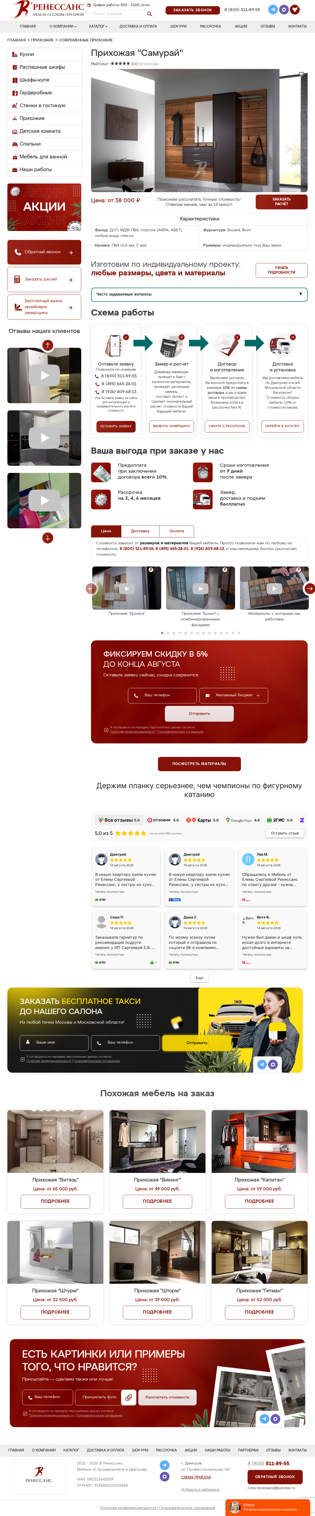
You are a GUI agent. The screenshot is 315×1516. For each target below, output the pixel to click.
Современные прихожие (86, 40)
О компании (61, 26)
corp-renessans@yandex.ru (271, 1488)
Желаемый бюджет (235, 695)
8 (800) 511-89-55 (242, 10)
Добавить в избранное (200, 1490)
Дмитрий (192, 854)
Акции (241, 26)
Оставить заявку (116, 426)
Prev (47, 345)
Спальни (30, 144)
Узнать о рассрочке (227, 426)
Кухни (27, 54)
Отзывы (268, 26)
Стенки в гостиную (43, 105)
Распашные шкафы (42, 67)
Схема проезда (196, 1477)
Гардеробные (36, 92)
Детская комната (40, 131)
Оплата (177, 531)
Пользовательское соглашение (187, 1508)
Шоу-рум (179, 26)
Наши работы (36, 169)
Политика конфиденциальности (128, 1508)
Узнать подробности (281, 270)
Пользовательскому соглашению (180, 732)
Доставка (140, 531)
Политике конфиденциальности (132, 732)
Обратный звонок (275, 1477)
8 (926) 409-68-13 (241, 16)
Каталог (97, 26)
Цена (106, 531)
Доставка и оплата (138, 26)
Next (47, 538)
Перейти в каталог (282, 426)
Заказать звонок (192, 10)
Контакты (297, 26)
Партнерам (248, 1450)
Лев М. (262, 854)
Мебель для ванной (43, 156)
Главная (28, 26)
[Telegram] (273, 10)
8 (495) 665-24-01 (241, 3)
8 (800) (268, 1463)
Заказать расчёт (281, 202)
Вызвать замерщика (171, 426)
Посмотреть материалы (199, 764)
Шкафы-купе (34, 80)
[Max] (284, 10)
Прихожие (42, 40)
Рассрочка (210, 26)
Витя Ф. (263, 917)
